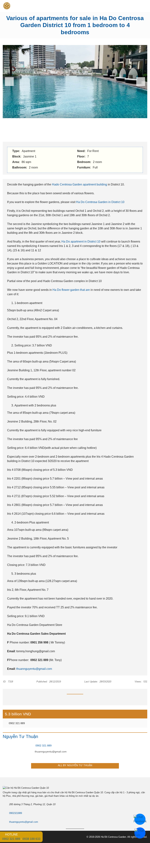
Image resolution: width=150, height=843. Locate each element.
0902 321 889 (16, 723)
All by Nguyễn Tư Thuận (75, 765)
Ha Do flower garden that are (71, 289)
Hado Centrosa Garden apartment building (79, 184)
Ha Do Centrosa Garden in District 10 (100, 202)
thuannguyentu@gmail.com (34, 668)
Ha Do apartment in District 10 (80, 241)
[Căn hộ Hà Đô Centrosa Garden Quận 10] (5, 6)
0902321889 (15, 813)
